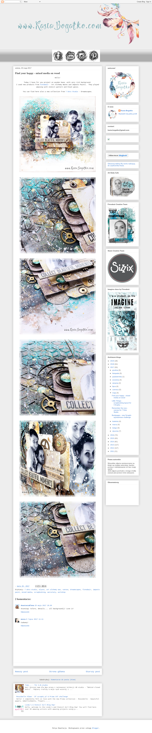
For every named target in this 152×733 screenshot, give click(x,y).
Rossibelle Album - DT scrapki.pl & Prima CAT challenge (42, 697)
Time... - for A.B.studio (36, 685)
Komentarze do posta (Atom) (63, 680)
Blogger (95, 728)
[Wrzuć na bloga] (38, 586)
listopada (116, 373)
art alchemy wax (53, 590)
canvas (65, 590)
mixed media (27, 592)
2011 (112, 451)
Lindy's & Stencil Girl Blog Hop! (40, 705)
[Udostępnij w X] (41, 586)
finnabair (87, 590)
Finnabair (44, 85)
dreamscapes (75, 590)
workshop (61, 592)
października (117, 377)
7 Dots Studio (72, 92)
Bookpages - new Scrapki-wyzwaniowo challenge (122, 416)
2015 (112, 438)
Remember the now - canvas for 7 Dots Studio (120, 410)
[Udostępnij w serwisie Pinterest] (45, 586)
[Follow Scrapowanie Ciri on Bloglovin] (118, 157)
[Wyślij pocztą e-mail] (36, 586)
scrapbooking (39, 592)
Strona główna (57, 672)
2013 (112, 445)
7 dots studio (31, 590)
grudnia (115, 370)
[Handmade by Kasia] (109, 139)
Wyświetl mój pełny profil (128, 114)
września (115, 380)
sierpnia (115, 383)
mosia (23, 619)
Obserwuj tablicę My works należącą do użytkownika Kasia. (121, 165)
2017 (112, 367)
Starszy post (93, 672)
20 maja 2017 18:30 (43, 605)
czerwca (115, 389)
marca (115, 424)
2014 (112, 442)
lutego (114, 428)
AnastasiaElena (27, 605)
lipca (114, 386)
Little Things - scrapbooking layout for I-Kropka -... (121, 403)
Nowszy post (21, 672)
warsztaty (51, 592)
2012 (112, 448)
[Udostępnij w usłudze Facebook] (43, 586)
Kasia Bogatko (127, 111)
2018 (112, 364)
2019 (112, 361)
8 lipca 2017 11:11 (34, 619)
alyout (42, 590)
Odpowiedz (25, 612)
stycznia (115, 431)
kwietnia (115, 421)
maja (114, 393)
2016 (112, 435)
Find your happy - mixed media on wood (121, 397)
